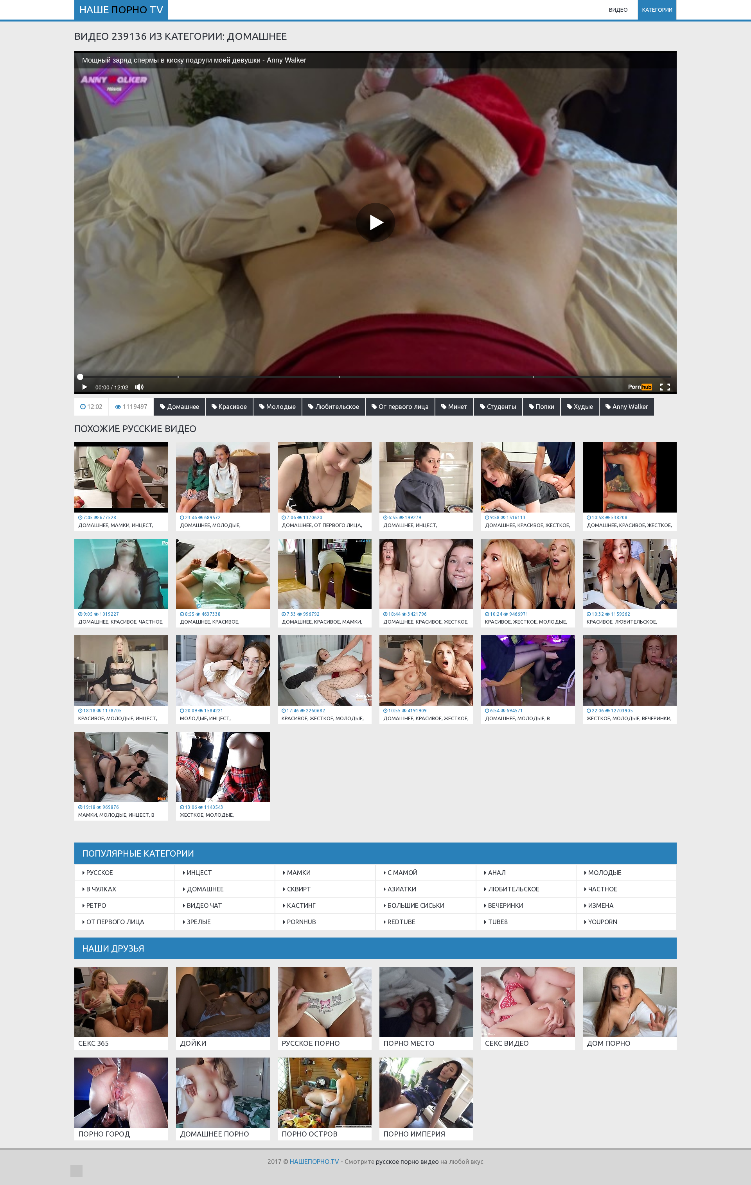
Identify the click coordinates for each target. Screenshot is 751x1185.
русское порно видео (407, 1161)
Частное (602, 889)
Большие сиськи (415, 905)
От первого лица (403, 406)
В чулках (100, 889)
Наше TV (121, 9)
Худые (582, 406)
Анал (496, 872)
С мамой (401, 872)
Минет (457, 406)
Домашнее (182, 406)
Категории (657, 10)
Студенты (500, 406)
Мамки (298, 872)
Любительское (336, 406)
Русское (99, 872)
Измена (600, 905)
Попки (544, 406)
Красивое (232, 406)
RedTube (400, 921)
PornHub (301, 921)
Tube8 (497, 921)
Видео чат (203, 905)
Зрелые (198, 921)
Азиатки (401, 889)
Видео (618, 10)
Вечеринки (505, 905)
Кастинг (301, 905)
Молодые (280, 406)
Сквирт (298, 889)
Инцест (198, 872)
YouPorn (602, 921)
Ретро (95, 905)
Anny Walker (629, 406)
